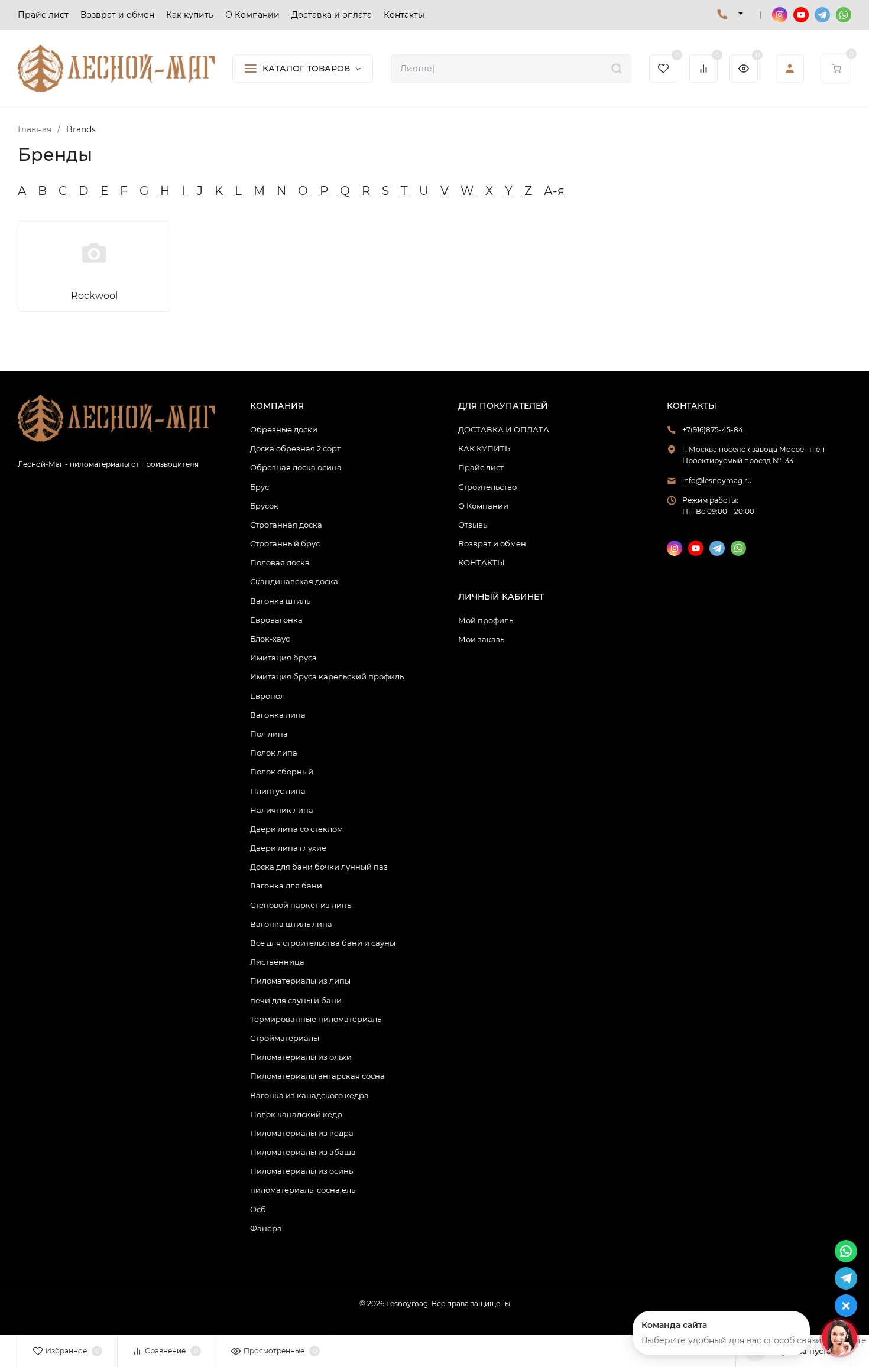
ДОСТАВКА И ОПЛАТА (503, 429)
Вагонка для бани (286, 885)
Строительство (487, 487)
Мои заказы (482, 639)
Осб (258, 1209)
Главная (34, 129)
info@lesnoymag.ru (717, 480)
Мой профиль (485, 620)
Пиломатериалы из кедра (302, 1133)
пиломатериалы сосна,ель (302, 1190)
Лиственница (277, 961)
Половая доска (280, 562)
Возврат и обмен (492, 543)
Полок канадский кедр (296, 1114)
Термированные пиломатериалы (316, 1019)
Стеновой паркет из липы (301, 905)
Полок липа (273, 752)
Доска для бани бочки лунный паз (319, 866)
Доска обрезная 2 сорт (295, 448)
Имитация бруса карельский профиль (327, 676)
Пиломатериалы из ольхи (301, 1057)
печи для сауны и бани (296, 1000)
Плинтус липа (278, 791)
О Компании (483, 505)
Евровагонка (276, 619)
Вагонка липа (278, 715)
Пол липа (269, 733)
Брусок (264, 505)
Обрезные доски (283, 429)
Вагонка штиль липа (291, 924)
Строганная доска (286, 524)
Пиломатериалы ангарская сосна (317, 1075)
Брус (259, 487)
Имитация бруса (283, 657)
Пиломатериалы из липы (300, 980)
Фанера (266, 1228)
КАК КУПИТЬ (484, 448)
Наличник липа (281, 810)
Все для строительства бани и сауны (322, 943)
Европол (267, 696)
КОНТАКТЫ (481, 562)
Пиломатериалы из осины (302, 1171)
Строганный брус (285, 543)
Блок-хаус (270, 638)
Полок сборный (281, 771)
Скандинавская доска (294, 581)
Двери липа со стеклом (296, 829)
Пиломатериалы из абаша (303, 1152)
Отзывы (473, 524)
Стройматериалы (284, 1038)
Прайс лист (481, 467)
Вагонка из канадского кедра (309, 1095)
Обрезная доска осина (296, 467)
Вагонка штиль (280, 601)
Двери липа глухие (288, 847)
